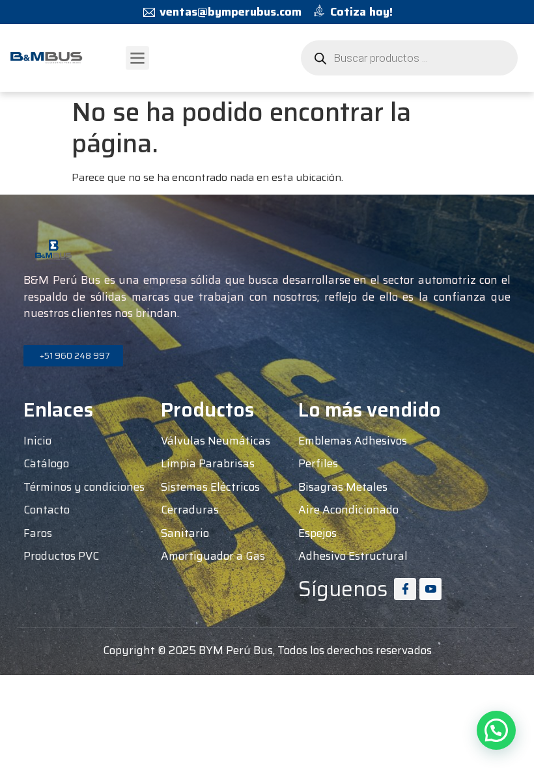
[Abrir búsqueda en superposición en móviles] (409, 58)
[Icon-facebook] (405, 589)
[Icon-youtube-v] (430, 589)
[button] (137, 58)
